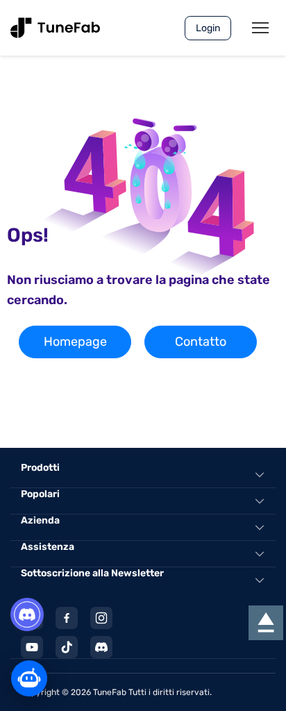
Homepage (75, 341)
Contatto (200, 341)
